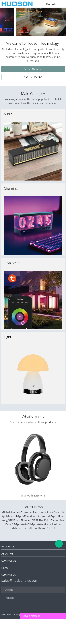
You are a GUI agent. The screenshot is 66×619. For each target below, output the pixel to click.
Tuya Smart (12, 262)
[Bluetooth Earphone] (33, 490)
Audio (8, 114)
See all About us (33, 69)
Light (7, 337)
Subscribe (36, 77)
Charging (11, 188)
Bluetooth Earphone (33, 495)
